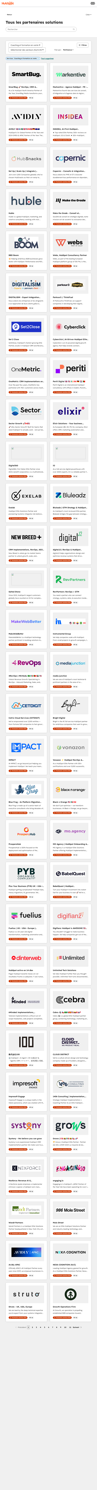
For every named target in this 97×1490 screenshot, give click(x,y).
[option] (24, 45)
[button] (88, 14)
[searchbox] (41, 29)
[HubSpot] (8, 3)
